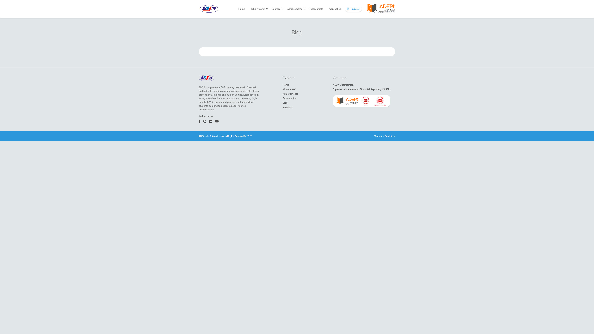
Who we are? (258, 8)
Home (241, 8)
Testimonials (316, 8)
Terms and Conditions (384, 136)
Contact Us (335, 8)
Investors (288, 107)
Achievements (294, 8)
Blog (285, 102)
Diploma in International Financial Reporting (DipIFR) (362, 89)
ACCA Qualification (343, 84)
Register (355, 8)
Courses (276, 8)
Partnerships (289, 98)
